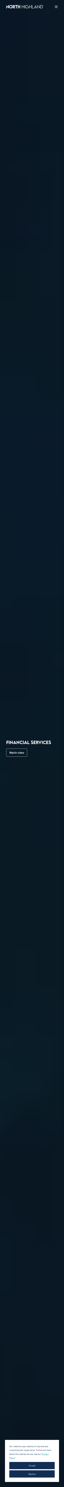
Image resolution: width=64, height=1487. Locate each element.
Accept (32, 1465)
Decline (32, 1473)
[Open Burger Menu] (56, 6)
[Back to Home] (24, 6)
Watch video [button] (16, 752)
